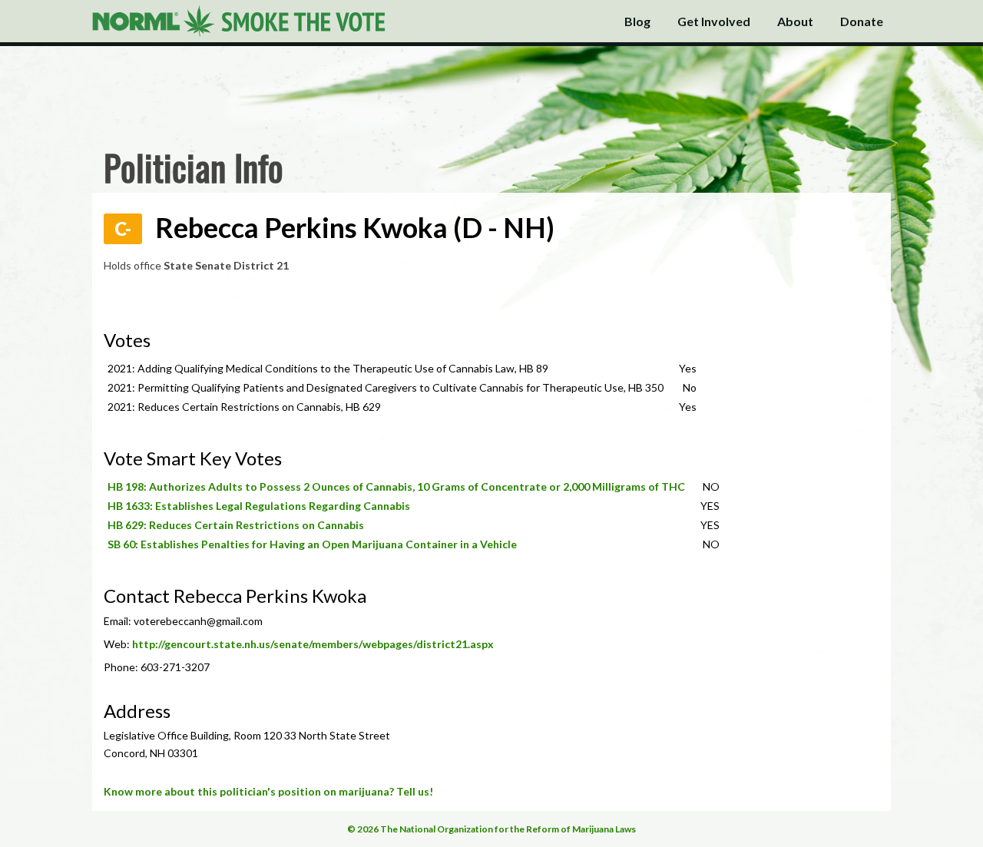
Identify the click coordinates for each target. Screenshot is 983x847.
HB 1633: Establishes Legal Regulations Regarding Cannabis (259, 505)
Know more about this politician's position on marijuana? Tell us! (268, 791)
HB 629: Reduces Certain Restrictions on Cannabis (236, 524)
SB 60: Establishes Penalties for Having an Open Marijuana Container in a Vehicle (312, 544)
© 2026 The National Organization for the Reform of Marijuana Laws (491, 829)
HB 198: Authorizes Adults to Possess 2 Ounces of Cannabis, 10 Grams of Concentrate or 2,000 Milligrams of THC (396, 486)
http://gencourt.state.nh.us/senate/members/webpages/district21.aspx (313, 643)
